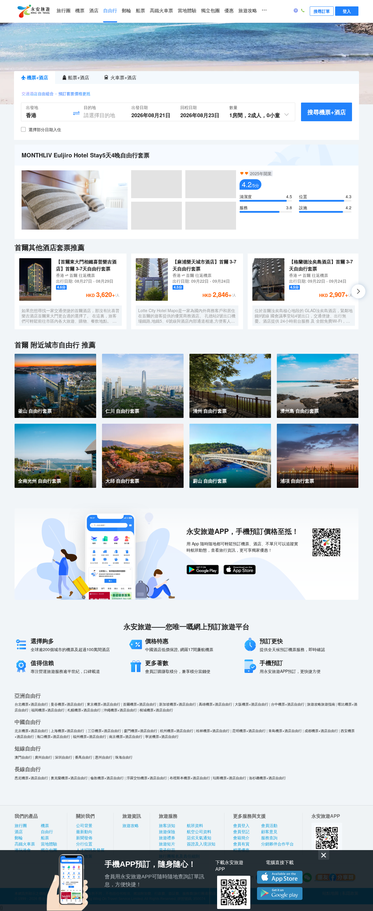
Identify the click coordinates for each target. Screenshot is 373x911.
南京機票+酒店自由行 (125, 736)
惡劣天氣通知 (199, 838)
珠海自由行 (124, 757)
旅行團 (64, 10)
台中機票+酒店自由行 (288, 703)
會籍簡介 (241, 838)
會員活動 (269, 825)
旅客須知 (167, 825)
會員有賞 (241, 844)
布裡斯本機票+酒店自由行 (190, 777)
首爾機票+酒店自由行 (139, 703)
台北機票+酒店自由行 (31, 703)
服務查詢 (269, 838)
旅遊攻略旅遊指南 (321, 703)
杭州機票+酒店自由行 (176, 730)
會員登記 (241, 831)
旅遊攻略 (247, 10)
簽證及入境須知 (201, 844)
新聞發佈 (84, 838)
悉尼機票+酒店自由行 (31, 777)
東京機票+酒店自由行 (103, 703)
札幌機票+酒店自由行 (84, 709)
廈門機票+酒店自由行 (140, 730)
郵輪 (126, 10)
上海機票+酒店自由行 (68, 730)
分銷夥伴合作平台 (277, 844)
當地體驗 (187, 10)
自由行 (110, 10)
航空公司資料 (199, 831)
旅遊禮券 (167, 838)
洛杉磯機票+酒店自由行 (267, 777)
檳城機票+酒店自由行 (156, 709)
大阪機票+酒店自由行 (251, 703)
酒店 (93, 10)
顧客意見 (269, 831)
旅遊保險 (167, 831)
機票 (80, 10)
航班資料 (195, 825)
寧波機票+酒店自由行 (162, 736)
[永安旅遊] (33, 11)
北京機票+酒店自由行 (31, 730)
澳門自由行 (23, 757)
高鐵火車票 (161, 10)
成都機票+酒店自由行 (321, 730)
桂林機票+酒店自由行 (213, 730)
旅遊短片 (167, 844)
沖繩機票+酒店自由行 (120, 709)
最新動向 (84, 831)
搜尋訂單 (322, 11)
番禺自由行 (83, 757)
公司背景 (84, 825)
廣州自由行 (43, 757)
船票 (140, 10)
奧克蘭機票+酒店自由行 (69, 777)
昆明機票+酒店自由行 (249, 730)
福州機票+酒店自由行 (89, 736)
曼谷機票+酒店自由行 (67, 703)
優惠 (229, 10)
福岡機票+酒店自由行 (48, 709)
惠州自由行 (103, 757)
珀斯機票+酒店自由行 (229, 777)
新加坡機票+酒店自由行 (177, 703)
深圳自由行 (63, 757)
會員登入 (241, 825)
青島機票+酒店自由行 (285, 730)
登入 (347, 11)
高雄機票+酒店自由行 (215, 703)
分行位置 (84, 844)
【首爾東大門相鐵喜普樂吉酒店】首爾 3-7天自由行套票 (86, 265)
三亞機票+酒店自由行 (104, 730)
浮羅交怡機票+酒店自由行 (146, 777)
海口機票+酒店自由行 (53, 736)
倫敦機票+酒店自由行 (107, 777)
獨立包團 (210, 10)
